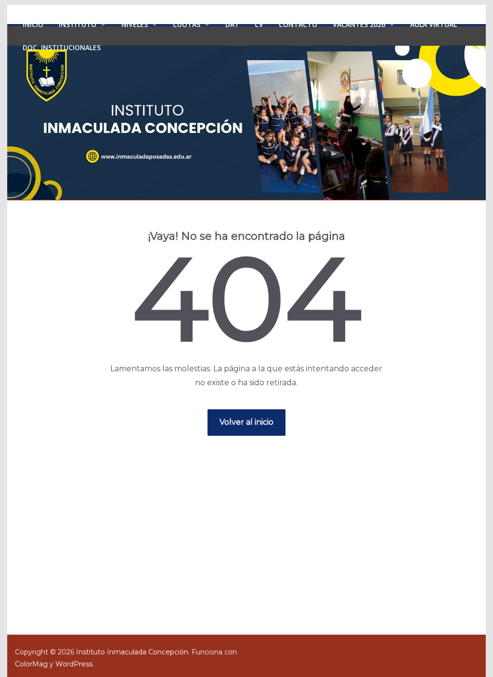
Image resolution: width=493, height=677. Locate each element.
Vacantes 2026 (359, 24)
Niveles (134, 24)
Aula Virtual (433, 24)
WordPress (73, 664)
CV (259, 24)
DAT (232, 24)
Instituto (77, 24)
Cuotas (186, 24)
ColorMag (31, 664)
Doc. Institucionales (62, 47)
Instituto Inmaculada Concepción (132, 652)
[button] (101, 24)
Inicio (33, 24)
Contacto (298, 24)
